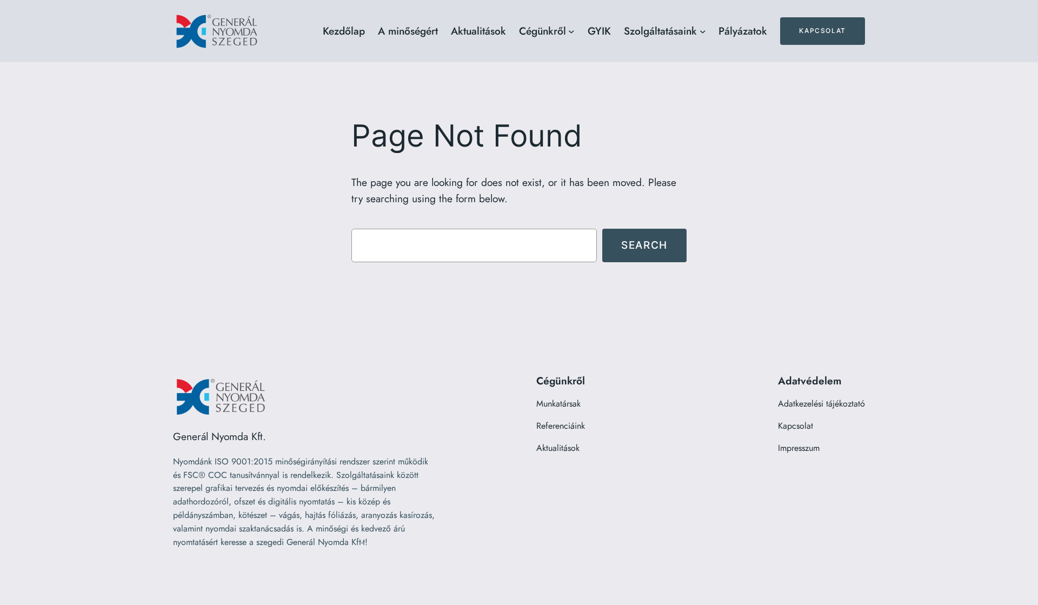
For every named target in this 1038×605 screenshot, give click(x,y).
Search (644, 244)
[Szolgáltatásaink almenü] (703, 31)
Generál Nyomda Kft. (219, 436)
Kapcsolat (822, 30)
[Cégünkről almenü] (571, 31)
